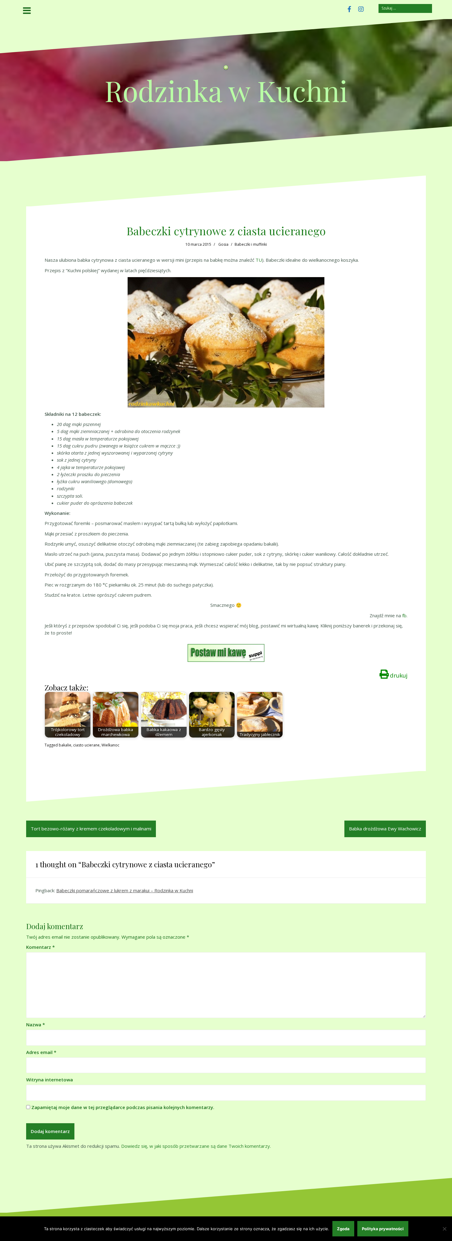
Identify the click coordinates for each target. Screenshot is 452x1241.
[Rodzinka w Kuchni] (226, 69)
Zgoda (343, 1228)
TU (259, 260)
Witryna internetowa (49, 1079)
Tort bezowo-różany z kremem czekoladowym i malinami (91, 828)
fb (404, 615)
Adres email (41, 1052)
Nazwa (35, 1024)
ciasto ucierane (86, 745)
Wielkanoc (110, 745)
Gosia (223, 244)
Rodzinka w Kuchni (226, 90)
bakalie (65, 745)
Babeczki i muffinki (251, 244)
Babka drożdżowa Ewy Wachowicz (385, 828)
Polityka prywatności (383, 1228)
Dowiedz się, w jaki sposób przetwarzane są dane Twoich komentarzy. (196, 1146)
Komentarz (40, 947)
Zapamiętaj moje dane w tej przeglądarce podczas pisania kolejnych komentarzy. (122, 1107)
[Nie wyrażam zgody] (444, 1229)
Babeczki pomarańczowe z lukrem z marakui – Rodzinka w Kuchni (124, 890)
